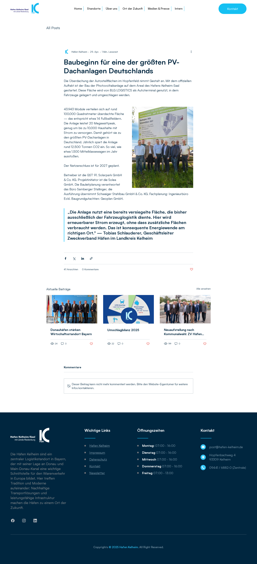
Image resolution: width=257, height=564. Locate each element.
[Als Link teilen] (91, 258)
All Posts (53, 28)
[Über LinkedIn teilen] (82, 258)
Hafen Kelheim (99, 445)
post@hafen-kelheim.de (226, 447)
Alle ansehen (203, 288)
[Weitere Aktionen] (191, 52)
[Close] (12, 520)
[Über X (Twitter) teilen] (74, 258)
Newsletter (97, 473)
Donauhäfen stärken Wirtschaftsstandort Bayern (71, 332)
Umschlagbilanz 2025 (123, 330)
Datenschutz (98, 459)
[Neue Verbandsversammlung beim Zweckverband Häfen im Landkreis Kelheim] (185, 309)
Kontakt (94, 466)
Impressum (97, 452)
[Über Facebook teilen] (65, 258)
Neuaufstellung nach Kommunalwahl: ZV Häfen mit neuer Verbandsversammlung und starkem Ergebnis (184, 332)
